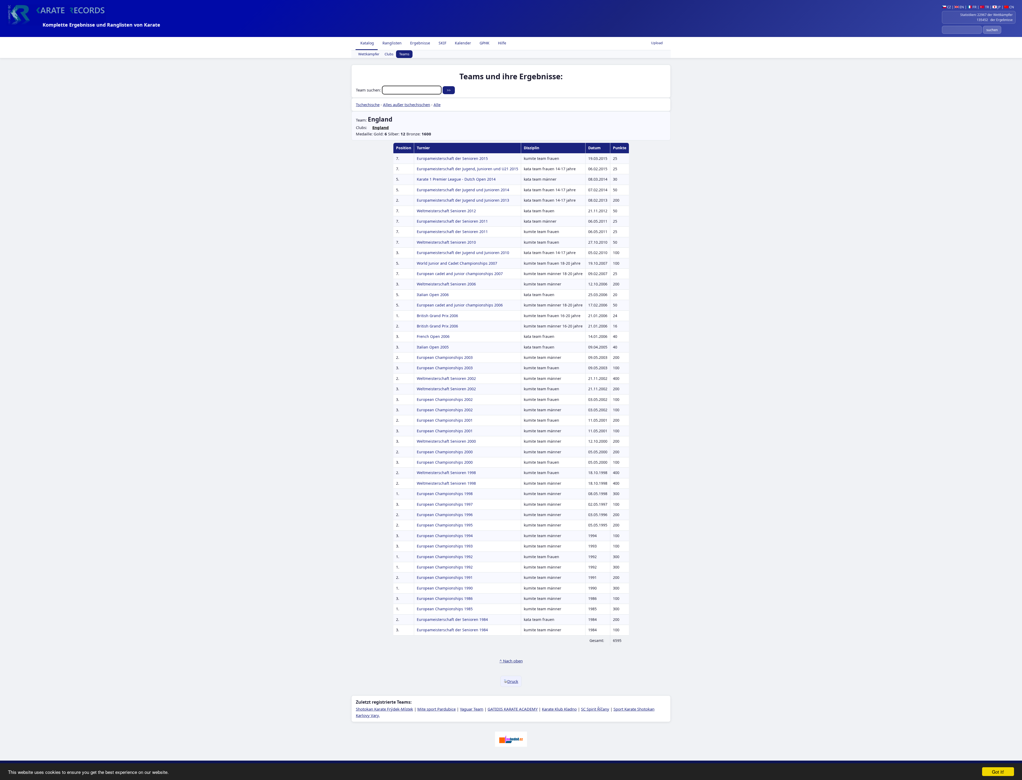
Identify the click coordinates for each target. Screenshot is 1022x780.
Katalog (366, 42)
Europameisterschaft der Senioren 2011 (452, 221)
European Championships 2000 (445, 451)
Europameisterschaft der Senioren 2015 (452, 158)
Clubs (389, 54)
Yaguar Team (471, 709)
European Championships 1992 (445, 556)
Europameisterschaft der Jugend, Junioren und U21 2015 (467, 168)
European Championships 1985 (445, 608)
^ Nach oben (511, 660)
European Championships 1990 (445, 588)
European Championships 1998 (445, 493)
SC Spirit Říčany (595, 709)
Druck (512, 681)
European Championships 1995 (445, 525)
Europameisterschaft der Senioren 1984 (452, 619)
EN (961, 7)
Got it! (998, 771)
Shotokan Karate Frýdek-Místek (384, 709)
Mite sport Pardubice (436, 709)
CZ (948, 7)
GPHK (484, 42)
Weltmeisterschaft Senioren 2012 (446, 210)
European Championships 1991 (445, 577)
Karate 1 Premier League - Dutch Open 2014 (456, 179)
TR (986, 7)
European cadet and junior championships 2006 (460, 305)
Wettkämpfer (368, 54)
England (380, 127)
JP (999, 7)
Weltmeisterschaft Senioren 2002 (446, 378)
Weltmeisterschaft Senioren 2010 (446, 242)
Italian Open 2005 (433, 347)
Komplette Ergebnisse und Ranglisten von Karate (101, 25)
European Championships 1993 (445, 546)
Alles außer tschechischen (406, 104)
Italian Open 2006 (433, 294)
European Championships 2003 (445, 357)
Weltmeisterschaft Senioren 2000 (446, 441)
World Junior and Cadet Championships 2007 (457, 263)
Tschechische (368, 104)
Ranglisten (391, 42)
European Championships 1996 (445, 514)
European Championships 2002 (445, 399)
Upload (657, 42)
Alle (437, 104)
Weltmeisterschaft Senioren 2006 (446, 284)
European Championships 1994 (445, 535)
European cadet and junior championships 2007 (460, 273)
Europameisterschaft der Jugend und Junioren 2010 (463, 252)
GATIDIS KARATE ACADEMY (513, 709)
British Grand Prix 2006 (437, 315)
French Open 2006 (433, 336)
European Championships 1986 (445, 598)
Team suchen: (369, 90)
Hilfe (501, 42)
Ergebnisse (419, 42)
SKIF (442, 42)
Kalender (462, 42)
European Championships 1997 (445, 504)
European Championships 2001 (445, 420)
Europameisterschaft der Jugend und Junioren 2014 (463, 189)
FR (974, 7)
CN (1011, 7)
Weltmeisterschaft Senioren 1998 (446, 472)
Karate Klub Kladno (559, 709)
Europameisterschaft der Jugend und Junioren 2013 (463, 200)
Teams (404, 54)
